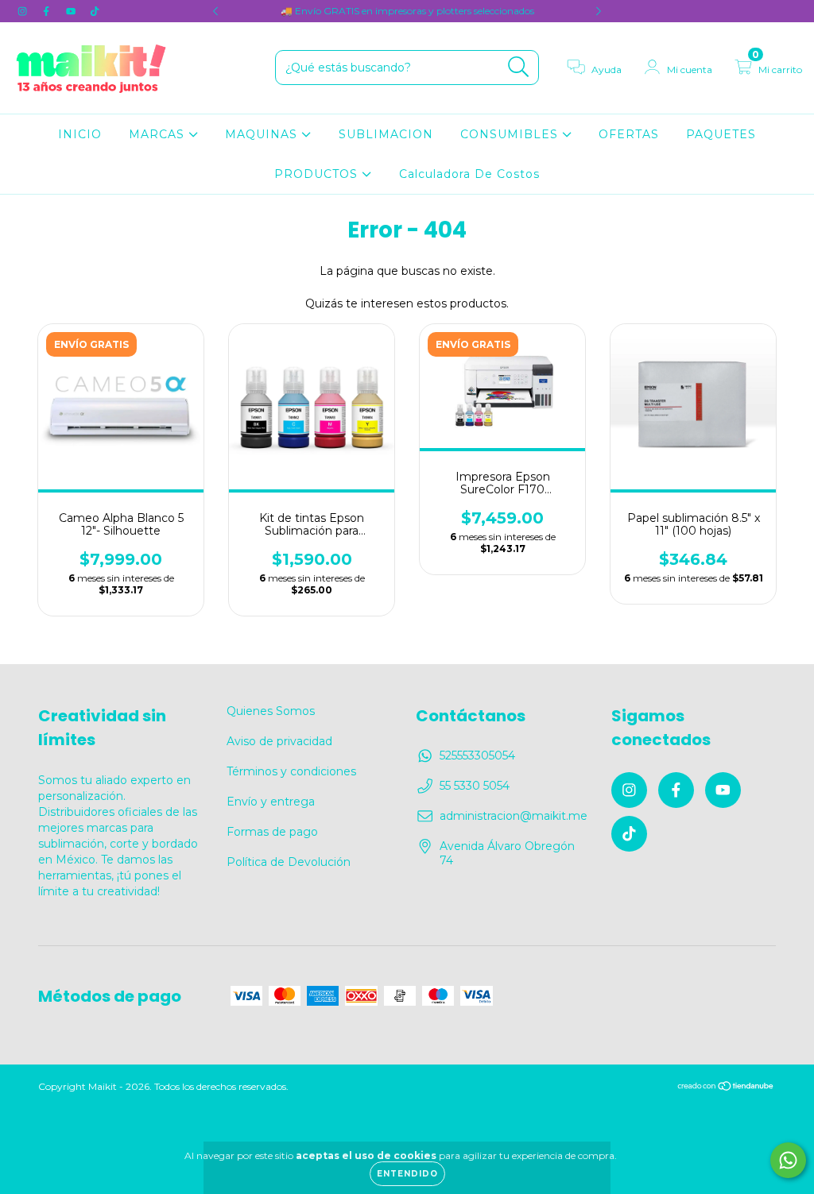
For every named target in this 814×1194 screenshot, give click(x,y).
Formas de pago (272, 832)
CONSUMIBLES (511, 134)
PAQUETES (721, 134)
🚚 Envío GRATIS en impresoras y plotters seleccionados (407, 11)
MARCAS (158, 134)
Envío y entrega (271, 801)
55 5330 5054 (475, 786)
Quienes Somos (271, 711)
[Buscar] (518, 67)
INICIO (80, 134)
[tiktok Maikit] (94, 11)
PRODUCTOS (318, 174)
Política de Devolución (289, 862)
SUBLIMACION (386, 134)
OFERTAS (629, 134)
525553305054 (477, 755)
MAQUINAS (263, 134)
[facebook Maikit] (48, 11)
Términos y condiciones (291, 771)
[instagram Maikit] (24, 11)
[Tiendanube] (726, 1088)
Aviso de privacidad (279, 741)
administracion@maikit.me (513, 816)
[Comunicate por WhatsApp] (788, 1160)
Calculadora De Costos (469, 174)
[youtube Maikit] (72, 11)
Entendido (407, 1174)
